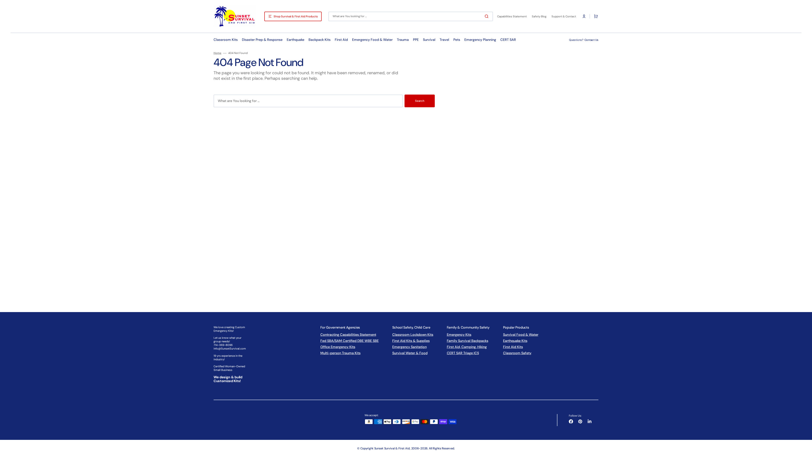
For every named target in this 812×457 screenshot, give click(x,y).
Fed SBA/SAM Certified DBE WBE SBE (349, 341)
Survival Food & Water (520, 335)
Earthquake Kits (515, 341)
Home (217, 53)
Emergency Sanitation (409, 347)
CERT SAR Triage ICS (463, 353)
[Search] (487, 16)
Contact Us (591, 40)
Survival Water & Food (410, 353)
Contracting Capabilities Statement (348, 335)
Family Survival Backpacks (467, 341)
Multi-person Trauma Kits (340, 353)
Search (419, 101)
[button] (584, 16)
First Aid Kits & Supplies (411, 341)
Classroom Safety (517, 353)
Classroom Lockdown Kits (412, 335)
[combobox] (410, 16)
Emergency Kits (459, 335)
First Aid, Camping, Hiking (467, 347)
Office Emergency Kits (337, 347)
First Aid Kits (513, 347)
